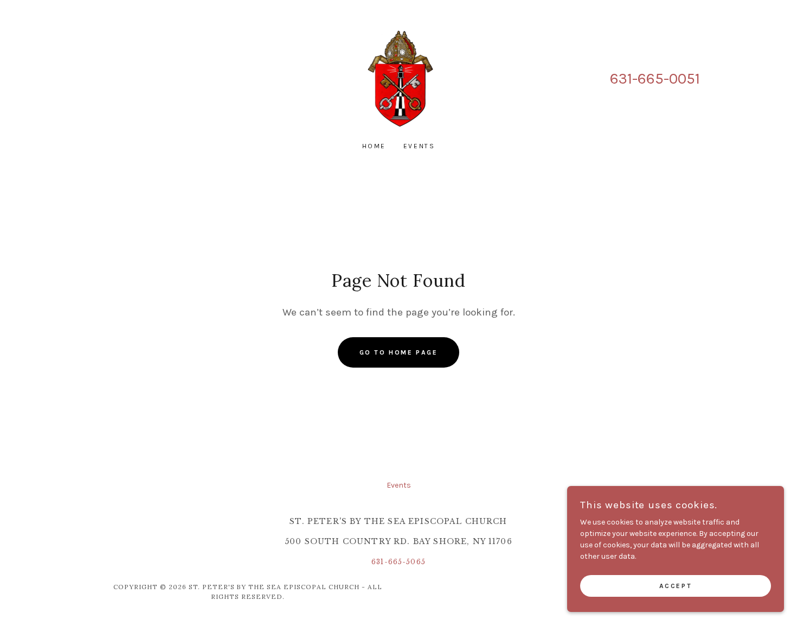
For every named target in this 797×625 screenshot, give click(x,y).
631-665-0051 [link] (655, 78)
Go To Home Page (398, 352)
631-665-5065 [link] (398, 562)
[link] (399, 78)
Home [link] (374, 146)
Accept (675, 586)
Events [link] (419, 146)
